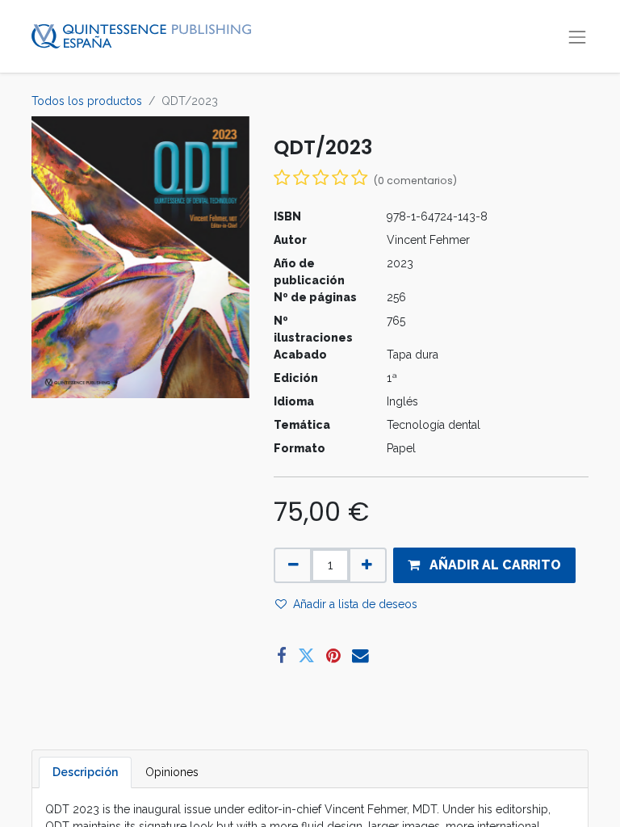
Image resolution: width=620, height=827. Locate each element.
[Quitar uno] (293, 565)
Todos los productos (86, 100)
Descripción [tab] (85, 772)
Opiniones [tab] (172, 772)
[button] (484, 565)
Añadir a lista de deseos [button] (355, 604)
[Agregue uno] (367, 565)
